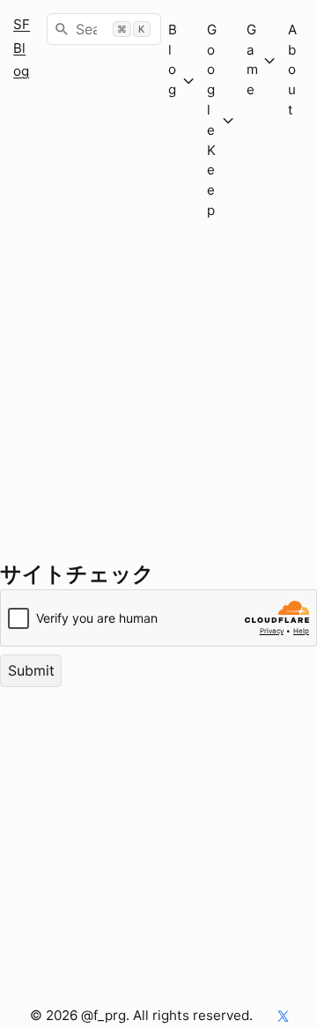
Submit (31, 670)
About (292, 69)
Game (252, 59)
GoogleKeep (212, 119)
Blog (172, 79)
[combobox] (104, 29)
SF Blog (21, 47)
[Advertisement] (158, 399)
